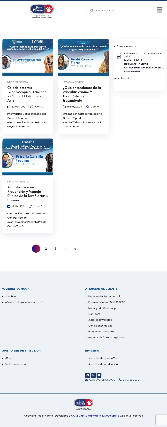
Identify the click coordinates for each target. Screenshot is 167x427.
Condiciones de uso (100, 325)
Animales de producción (103, 364)
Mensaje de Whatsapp (102, 308)
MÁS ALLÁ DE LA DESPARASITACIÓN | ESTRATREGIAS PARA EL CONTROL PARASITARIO (144, 66)
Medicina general (18, 82)
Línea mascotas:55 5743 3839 (106, 302)
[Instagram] (93, 375)
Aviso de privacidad (100, 319)
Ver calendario (122, 78)
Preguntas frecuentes (101, 331)
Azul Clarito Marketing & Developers (95, 415)
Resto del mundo (15, 364)
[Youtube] (99, 375)
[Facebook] (87, 375)
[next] (75, 249)
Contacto (94, 314)
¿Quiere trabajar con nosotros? (24, 302)
